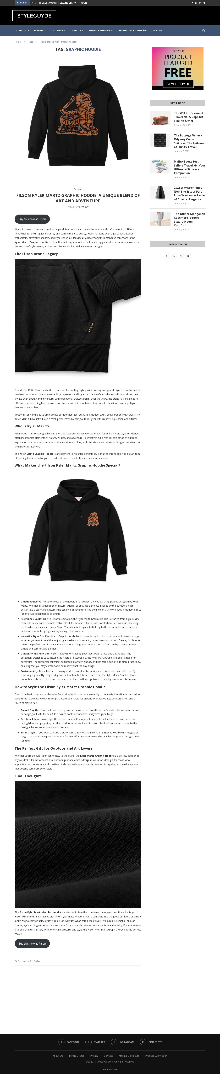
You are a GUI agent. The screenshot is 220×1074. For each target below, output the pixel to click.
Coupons (157, 30)
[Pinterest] (204, 2)
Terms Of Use (76, 1055)
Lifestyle (75, 30)
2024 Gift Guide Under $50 (131, 30)
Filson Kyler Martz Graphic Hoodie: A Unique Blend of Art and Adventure (78, 198)
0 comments (57, 961)
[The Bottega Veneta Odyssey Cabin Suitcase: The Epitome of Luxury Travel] (160, 140)
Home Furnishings (99, 30)
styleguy (84, 206)
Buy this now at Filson (32, 219)
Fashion (38, 30)
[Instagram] (200, 2)
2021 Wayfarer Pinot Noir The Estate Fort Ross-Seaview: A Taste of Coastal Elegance (189, 193)
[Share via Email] (140, 961)
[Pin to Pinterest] (136, 961)
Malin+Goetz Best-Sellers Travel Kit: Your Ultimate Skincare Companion (189, 167)
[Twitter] (196, 2)
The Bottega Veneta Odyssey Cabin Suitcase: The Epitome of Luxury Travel (189, 141)
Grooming (57, 30)
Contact (108, 1055)
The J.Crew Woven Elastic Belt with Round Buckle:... (69, 2)
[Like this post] (124, 961)
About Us (58, 1055)
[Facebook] (192, 2)
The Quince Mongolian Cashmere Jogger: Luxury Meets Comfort (189, 219)
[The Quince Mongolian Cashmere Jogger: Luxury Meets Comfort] (160, 219)
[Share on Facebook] (128, 961)
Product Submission (156, 1055)
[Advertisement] (145, 15)
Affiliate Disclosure (129, 1055)
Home (18, 41)
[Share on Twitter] (132, 961)
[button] (32, 2)
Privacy (94, 1055)
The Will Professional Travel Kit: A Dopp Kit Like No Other (188, 117)
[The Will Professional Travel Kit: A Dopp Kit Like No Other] (160, 118)
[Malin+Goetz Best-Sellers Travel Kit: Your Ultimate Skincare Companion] (160, 166)
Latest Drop (22, 30)
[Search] (203, 31)
